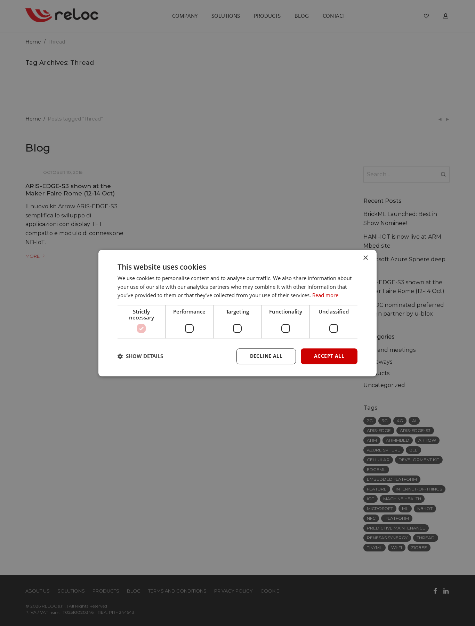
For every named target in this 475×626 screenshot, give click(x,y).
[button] (140, 356)
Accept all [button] (329, 356)
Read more (325, 295)
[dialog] (237, 313)
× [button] (365, 258)
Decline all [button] (266, 356)
